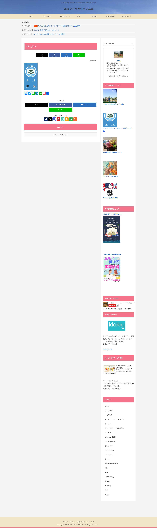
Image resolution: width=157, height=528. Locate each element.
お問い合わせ (81, 522)
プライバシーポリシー (69, 522)
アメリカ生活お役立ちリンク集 (113, 104)
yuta (118, 60)
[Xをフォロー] (50, 119)
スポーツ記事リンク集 (110, 198)
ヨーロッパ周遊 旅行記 (110, 176)
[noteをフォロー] (62, 119)
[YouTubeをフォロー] (58, 119)
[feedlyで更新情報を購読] (71, 119)
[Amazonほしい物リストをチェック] (67, 119)
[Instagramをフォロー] (54, 119)
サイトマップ (90, 522)
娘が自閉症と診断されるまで (112, 152)
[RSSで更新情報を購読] (75, 119)
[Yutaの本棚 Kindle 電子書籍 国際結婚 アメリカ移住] (111, 229)
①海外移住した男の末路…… (112, 214)
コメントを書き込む (60, 135)
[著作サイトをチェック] (46, 119)
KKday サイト (107, 349)
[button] (131, 43)
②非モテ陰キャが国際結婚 (112, 254)
